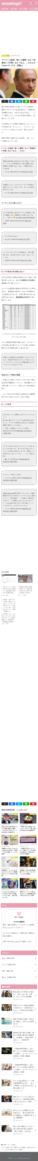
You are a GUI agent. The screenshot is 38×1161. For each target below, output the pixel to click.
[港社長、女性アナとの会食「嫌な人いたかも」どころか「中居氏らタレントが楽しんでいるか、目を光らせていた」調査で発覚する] (10, 611)
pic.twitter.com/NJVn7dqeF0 (25, 217)
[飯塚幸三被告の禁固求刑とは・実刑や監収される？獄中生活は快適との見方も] (25, 578)
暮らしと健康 (23, 8)
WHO (24, 336)
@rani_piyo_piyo (8, 493)
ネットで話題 (33, 8)
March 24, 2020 (27, 172)
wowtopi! (12, 3)
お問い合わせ (27, 1154)
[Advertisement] (19, 31)
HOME (4, 1144)
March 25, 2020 (27, 193)
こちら (16, 941)
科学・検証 (5, 8)
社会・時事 (14, 8)
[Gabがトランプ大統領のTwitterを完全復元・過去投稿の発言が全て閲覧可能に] (9, 578)
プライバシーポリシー (14, 1154)
